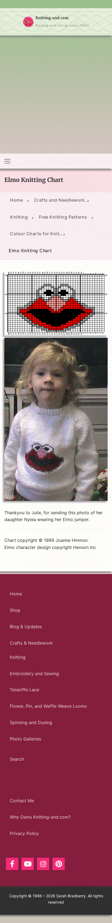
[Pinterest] (58, 864)
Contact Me (22, 800)
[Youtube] (27, 864)
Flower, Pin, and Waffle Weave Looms (48, 706)
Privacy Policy (24, 833)
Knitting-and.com (52, 18)
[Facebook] (12, 864)
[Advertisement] (56, 94)
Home (16, 593)
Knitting (18, 657)
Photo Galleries (25, 739)
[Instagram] (43, 864)
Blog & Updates (26, 626)
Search (17, 759)
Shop (15, 610)
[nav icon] (7, 161)
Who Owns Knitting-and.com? (40, 817)
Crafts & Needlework (31, 643)
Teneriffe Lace (24, 689)
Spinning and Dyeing (31, 722)
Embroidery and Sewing (34, 673)
